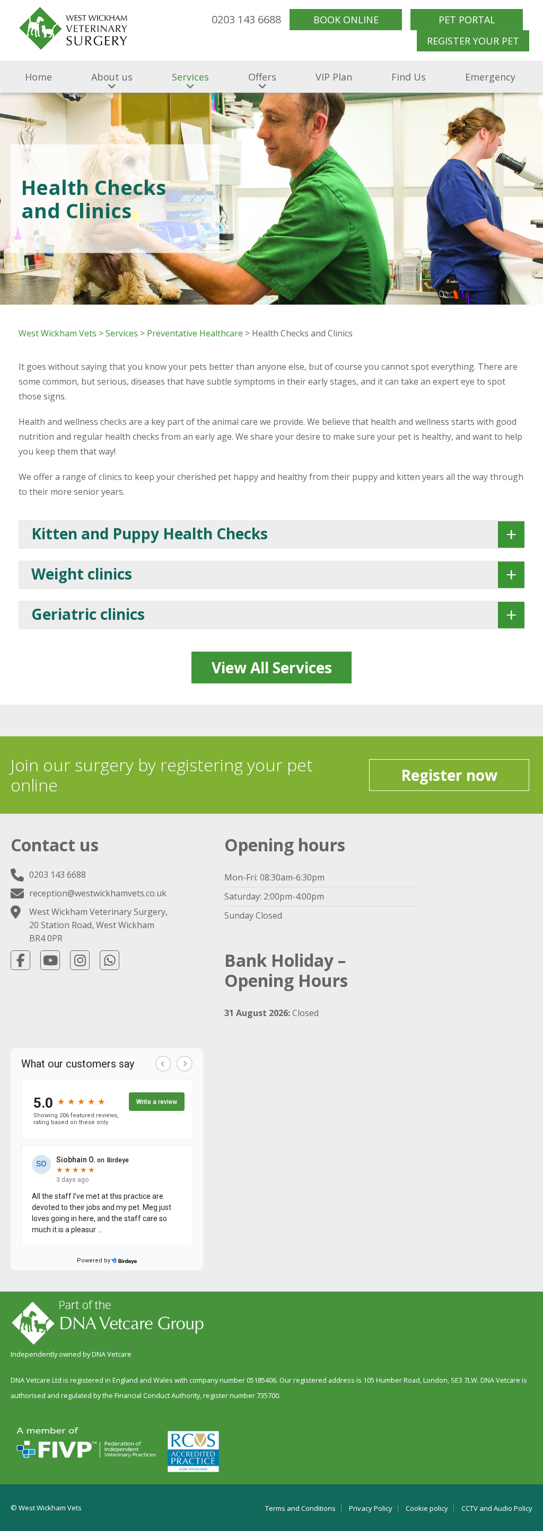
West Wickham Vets (58, 333)
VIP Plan (334, 76)
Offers (262, 76)
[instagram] (80, 960)
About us (112, 76)
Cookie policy (427, 1508)
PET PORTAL (467, 19)
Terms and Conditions (300, 1508)
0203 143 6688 (246, 19)
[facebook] (20, 960)
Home (38, 76)
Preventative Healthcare (195, 333)
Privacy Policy (370, 1508)
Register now (449, 775)
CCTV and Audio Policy (496, 1508)
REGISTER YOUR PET (473, 40)
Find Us (408, 76)
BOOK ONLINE (346, 19)
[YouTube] (50, 960)
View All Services (272, 667)
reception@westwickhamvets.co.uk (98, 893)
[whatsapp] (109, 960)
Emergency (490, 76)
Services (190, 76)
